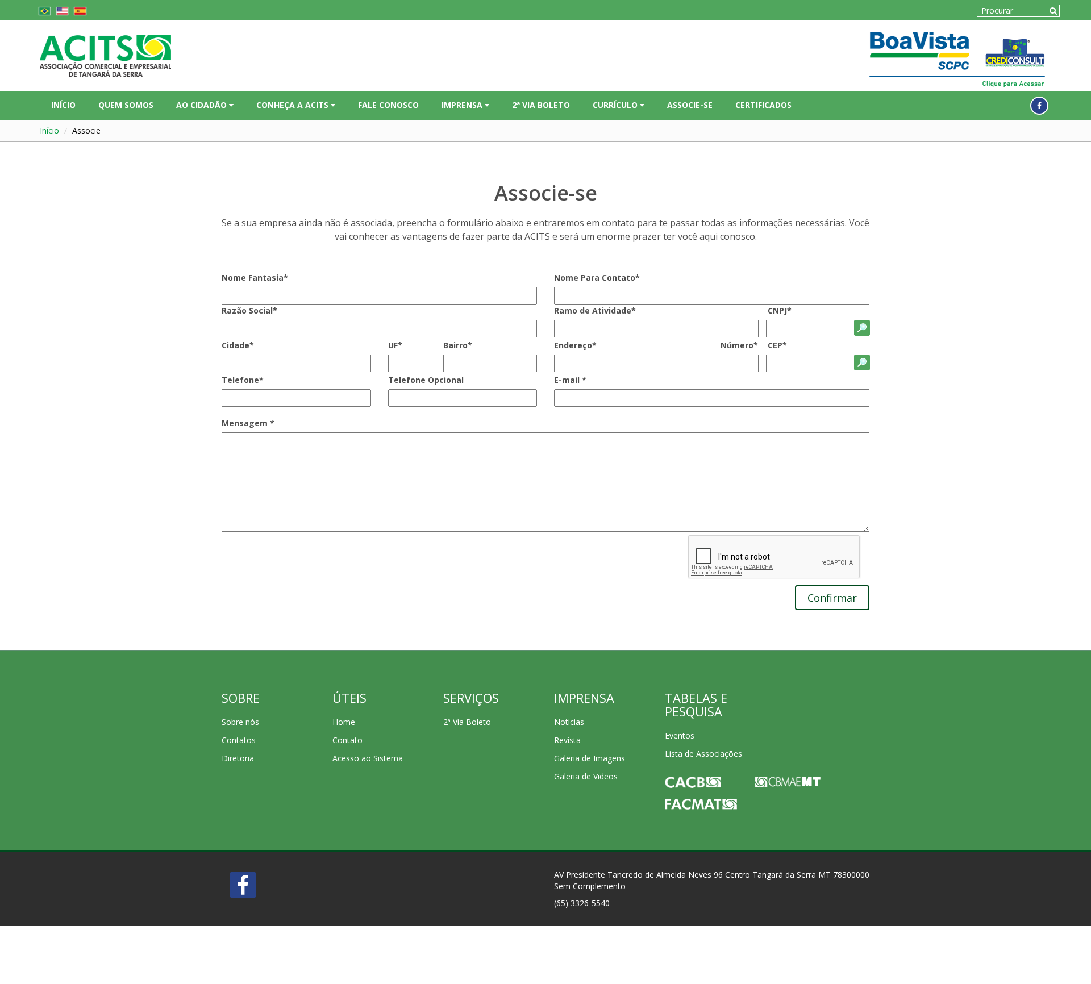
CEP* (777, 345)
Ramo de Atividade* (595, 310)
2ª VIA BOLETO (541, 104)
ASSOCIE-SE (690, 104)
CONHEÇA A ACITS (293, 104)
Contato (347, 740)
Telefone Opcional (426, 379)
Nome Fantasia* (255, 277)
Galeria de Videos (586, 776)
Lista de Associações (703, 753)
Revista (567, 740)
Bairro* (457, 345)
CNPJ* (780, 310)
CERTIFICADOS (763, 104)
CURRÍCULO (616, 104)
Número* (739, 345)
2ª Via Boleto (467, 721)
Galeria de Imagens (589, 758)
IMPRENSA (463, 104)
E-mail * (570, 379)
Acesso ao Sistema (367, 758)
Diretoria (238, 758)
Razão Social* (249, 310)
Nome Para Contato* (597, 277)
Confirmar (832, 597)
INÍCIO (63, 104)
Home (343, 721)
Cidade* (238, 345)
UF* (395, 345)
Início (49, 130)
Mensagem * (248, 423)
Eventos (679, 735)
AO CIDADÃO (202, 104)
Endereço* (575, 345)
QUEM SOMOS (125, 104)
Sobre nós (240, 721)
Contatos (239, 740)
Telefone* (243, 379)
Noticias (569, 721)
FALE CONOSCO (388, 104)
